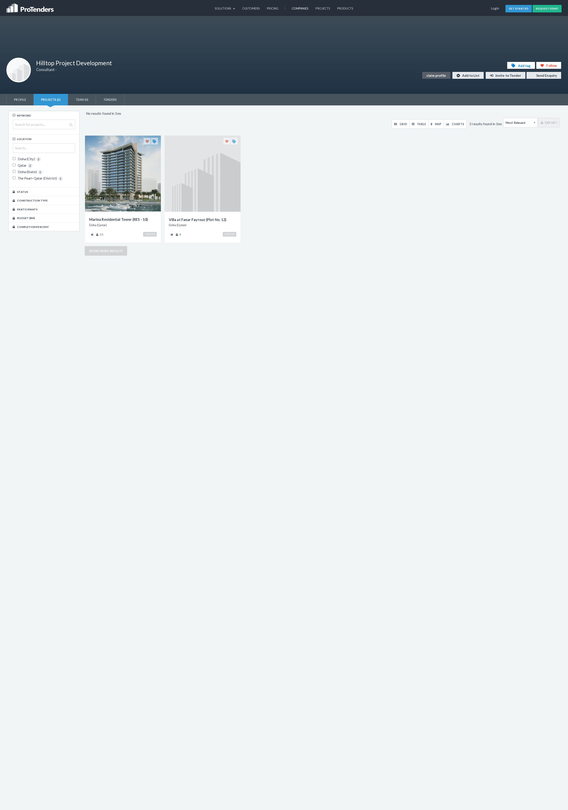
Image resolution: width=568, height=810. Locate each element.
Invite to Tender (508, 75)
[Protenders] (30, 6)
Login (495, 8)
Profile (20, 99)
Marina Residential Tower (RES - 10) (118, 219)
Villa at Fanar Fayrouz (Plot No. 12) (197, 219)
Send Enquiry (546, 75)
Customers (251, 8)
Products (345, 8)
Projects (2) (50, 99)
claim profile (436, 75)
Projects (323, 8)
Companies (300, 8)
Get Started (518, 8)
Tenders (110, 99)
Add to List (470, 75)
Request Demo (547, 8)
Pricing (273, 8)
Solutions (223, 8)
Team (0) (82, 99)
